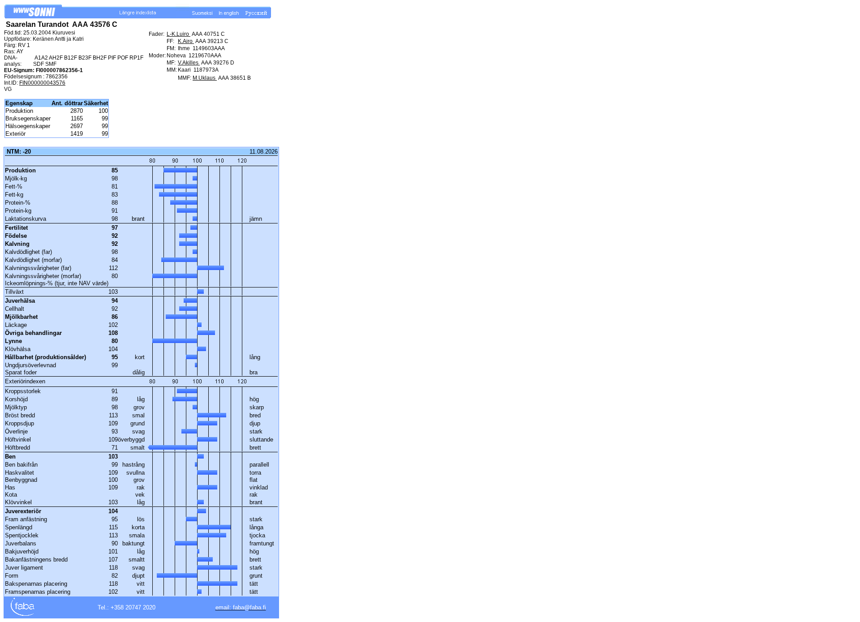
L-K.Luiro (178, 34)
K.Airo (186, 41)
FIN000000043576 (42, 83)
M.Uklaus (205, 78)
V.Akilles (189, 63)
